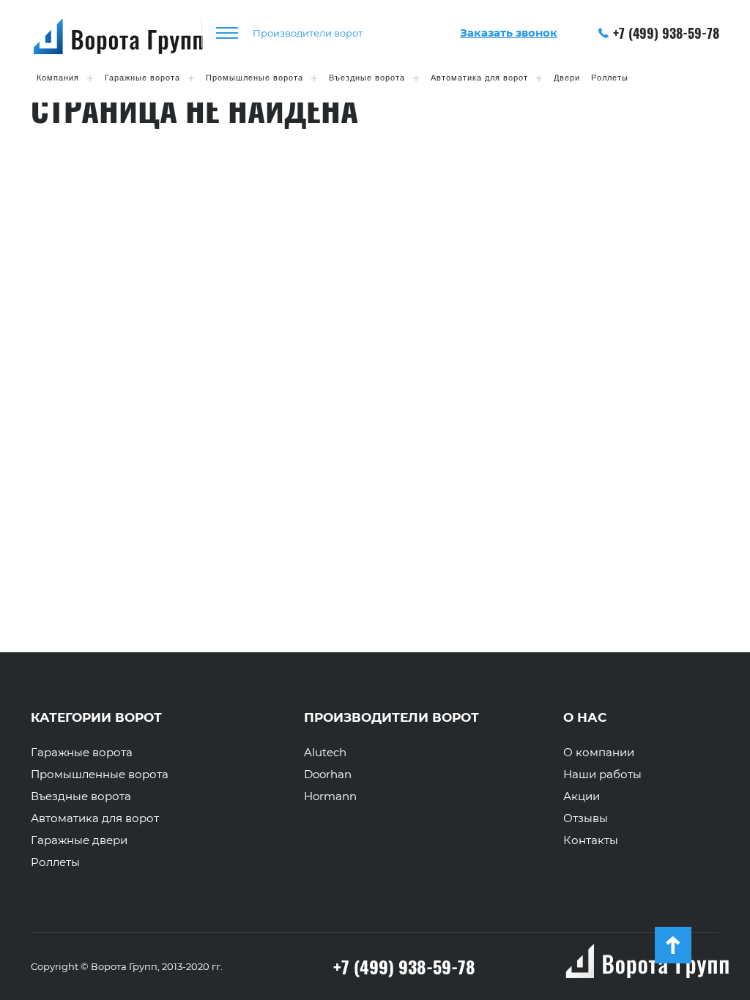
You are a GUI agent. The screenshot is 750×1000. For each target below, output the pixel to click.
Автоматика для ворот (479, 77)
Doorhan (328, 774)
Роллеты (609, 77)
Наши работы (602, 774)
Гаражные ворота (142, 77)
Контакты (590, 840)
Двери (567, 77)
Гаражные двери (79, 840)
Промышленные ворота (99, 774)
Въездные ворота (367, 77)
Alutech (325, 752)
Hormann (330, 796)
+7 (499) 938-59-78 (666, 32)
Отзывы (585, 818)
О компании (598, 752)
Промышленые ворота (254, 77)
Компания (58, 77)
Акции (581, 796)
